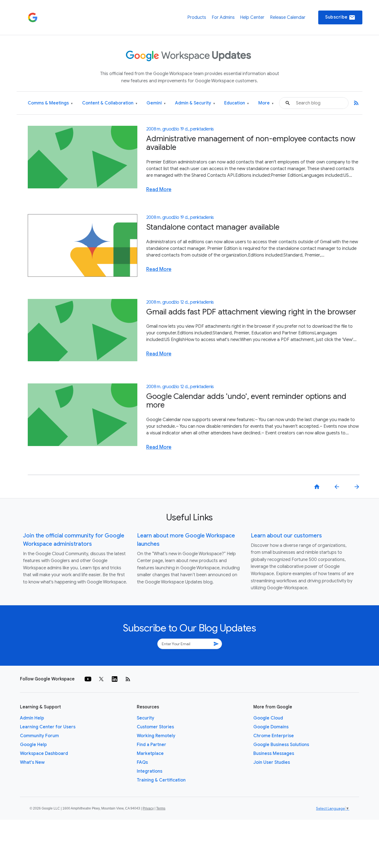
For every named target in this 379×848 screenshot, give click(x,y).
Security (145, 718)
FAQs (142, 762)
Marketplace (150, 753)
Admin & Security (195, 103)
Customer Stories (155, 727)
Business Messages (273, 753)
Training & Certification (161, 780)
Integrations (149, 771)
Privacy (148, 808)
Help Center (252, 17)
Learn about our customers (286, 535)
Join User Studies (271, 762)
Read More (158, 189)
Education (236, 103)
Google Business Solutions (281, 744)
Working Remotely (156, 736)
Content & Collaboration (109, 103)
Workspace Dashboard (44, 753)
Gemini (156, 103)
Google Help (33, 744)
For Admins (223, 17)
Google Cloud (268, 718)
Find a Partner (151, 744)
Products (196, 17)
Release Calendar (287, 17)
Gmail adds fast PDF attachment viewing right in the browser (251, 312)
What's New (32, 762)
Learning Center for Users (47, 727)
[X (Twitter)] (101, 679)
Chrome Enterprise (273, 736)
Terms (160, 808)
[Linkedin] (114, 679)
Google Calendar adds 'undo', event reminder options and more (246, 400)
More (266, 103)
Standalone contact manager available (212, 227)
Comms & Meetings (50, 103)
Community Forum (39, 736)
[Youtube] (88, 679)
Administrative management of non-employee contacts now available (250, 143)
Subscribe (340, 17)
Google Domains (271, 727)
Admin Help (32, 718)
